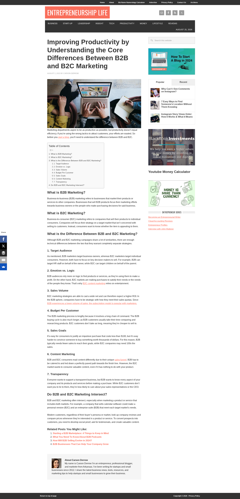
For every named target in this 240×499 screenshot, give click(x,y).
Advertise (153, 2)
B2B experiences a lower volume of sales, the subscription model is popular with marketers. (92, 303)
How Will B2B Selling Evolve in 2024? (72, 440)
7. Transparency (60, 182)
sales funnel (121, 360)
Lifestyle (157, 23)
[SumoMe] (3, 266)
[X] (3, 246)
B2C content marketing (94, 283)
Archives (194, 2)
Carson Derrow (71, 73)
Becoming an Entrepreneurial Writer (164, 217)
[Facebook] (3, 239)
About (111, 2)
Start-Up (67, 23)
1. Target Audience (61, 164)
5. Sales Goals (60, 176)
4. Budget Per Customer (63, 173)
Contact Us (181, 2)
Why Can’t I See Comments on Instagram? (175, 90)
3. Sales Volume (60, 170)
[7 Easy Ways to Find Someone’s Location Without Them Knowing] (155, 109)
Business (52, 23)
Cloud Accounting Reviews (160, 221)
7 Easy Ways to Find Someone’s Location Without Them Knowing (176, 104)
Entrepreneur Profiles (158, 225)
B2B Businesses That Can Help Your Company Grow (80, 444)
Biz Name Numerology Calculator (131, 2)
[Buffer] (3, 253)
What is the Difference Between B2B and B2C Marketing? (76, 160)
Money (143, 23)
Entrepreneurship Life (77, 12)
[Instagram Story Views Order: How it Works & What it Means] (155, 121)
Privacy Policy (167, 2)
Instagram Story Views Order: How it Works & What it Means (177, 115)
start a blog (63, 137)
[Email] (3, 259)
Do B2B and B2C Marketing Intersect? (67, 185)
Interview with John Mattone (161, 229)
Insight (99, 23)
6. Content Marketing (62, 179)
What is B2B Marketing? (61, 154)
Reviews (172, 23)
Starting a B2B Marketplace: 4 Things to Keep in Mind (81, 433)
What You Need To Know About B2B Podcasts (77, 437)
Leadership (84, 23)
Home (102, 2)
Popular (160, 82)
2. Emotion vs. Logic (62, 167)
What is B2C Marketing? (61, 157)
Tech (111, 23)
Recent (183, 82)
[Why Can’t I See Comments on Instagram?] (155, 96)
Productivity (127, 23)
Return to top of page (48, 496)
